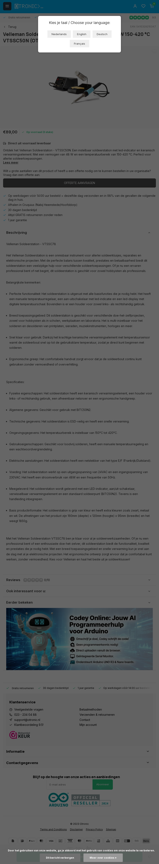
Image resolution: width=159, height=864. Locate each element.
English (81, 34)
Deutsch (102, 34)
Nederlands (59, 34)
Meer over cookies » (103, 857)
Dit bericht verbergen (60, 857)
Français (79, 43)
